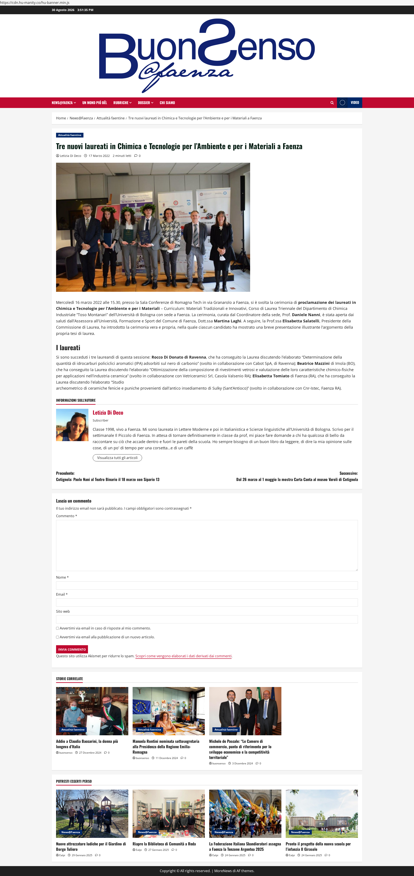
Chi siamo (167, 102)
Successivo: (297, 476)
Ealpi (62, 855)
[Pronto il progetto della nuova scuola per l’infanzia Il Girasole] (322, 814)
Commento (66, 516)
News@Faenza (62, 102)
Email (62, 594)
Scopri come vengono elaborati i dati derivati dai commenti (183, 656)
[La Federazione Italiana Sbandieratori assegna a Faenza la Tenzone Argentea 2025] (245, 814)
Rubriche (120, 102)
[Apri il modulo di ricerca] (332, 102)
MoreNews (223, 870)
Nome (62, 577)
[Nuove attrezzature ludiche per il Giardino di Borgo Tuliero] (92, 814)
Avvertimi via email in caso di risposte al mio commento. (105, 628)
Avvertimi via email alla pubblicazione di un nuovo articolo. (107, 637)
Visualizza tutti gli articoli (117, 457)
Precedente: (107, 476)
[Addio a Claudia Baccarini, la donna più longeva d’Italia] (92, 711)
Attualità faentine (69, 135)
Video (355, 102)
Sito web (63, 611)
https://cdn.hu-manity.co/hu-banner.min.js (34, 2)
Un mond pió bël (94, 102)
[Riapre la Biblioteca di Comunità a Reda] (169, 814)
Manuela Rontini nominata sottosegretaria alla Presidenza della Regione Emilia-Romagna (166, 746)
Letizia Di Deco (70, 156)
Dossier (144, 102)
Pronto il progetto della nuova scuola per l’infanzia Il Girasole (318, 846)
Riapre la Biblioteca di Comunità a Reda (164, 843)
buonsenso (65, 752)
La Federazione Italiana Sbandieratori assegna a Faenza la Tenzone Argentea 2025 (245, 846)
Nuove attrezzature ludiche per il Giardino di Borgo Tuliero (91, 846)
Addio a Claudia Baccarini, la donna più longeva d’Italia (87, 743)
